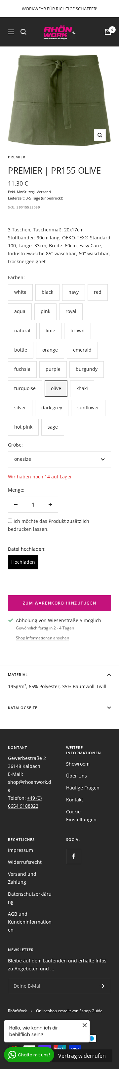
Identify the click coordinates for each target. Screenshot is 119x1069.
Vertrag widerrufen (82, 1055)
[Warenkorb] (107, 32)
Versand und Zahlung (22, 878)
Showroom (78, 764)
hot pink (23, 427)
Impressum (20, 850)
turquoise (25, 388)
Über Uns (76, 776)
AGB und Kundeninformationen (30, 922)
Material (18, 674)
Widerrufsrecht (25, 862)
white (20, 292)
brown (77, 330)
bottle (20, 350)
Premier (16, 156)
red (97, 292)
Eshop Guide (90, 1011)
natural (22, 330)
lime (50, 330)
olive (56, 388)
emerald (82, 350)
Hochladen (23, 562)
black (47, 292)
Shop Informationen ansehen (42, 638)
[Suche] (23, 32)
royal (70, 311)
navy (73, 292)
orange (50, 350)
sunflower (88, 407)
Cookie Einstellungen (81, 815)
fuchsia (22, 369)
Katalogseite (22, 707)
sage (53, 427)
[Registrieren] (101, 986)
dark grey (51, 407)
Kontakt (74, 799)
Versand (44, 191)
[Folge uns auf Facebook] (73, 856)
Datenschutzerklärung (30, 898)
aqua (19, 311)
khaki (82, 388)
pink (45, 311)
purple (53, 369)
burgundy (87, 369)
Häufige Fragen (82, 787)
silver (20, 407)
